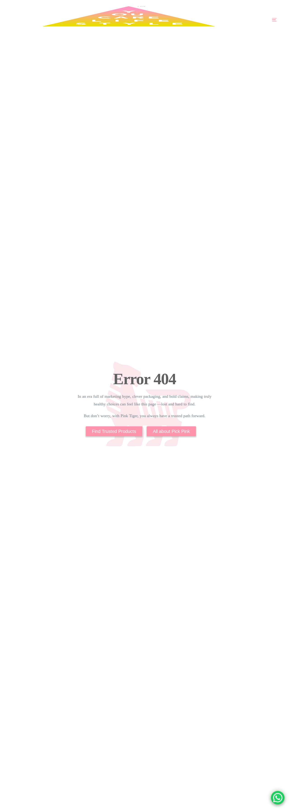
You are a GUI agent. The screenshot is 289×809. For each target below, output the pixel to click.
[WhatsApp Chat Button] (277, 797)
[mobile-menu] (261, 20)
